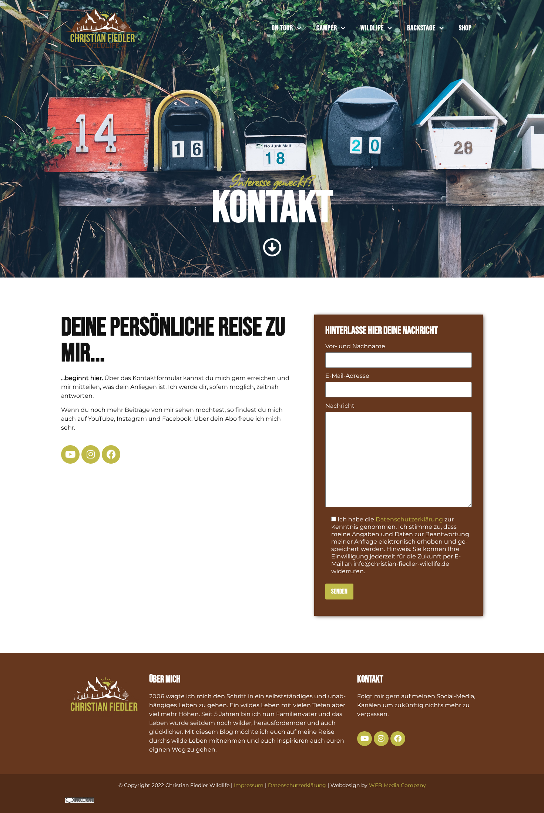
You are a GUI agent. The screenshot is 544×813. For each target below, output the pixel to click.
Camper (326, 28)
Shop (465, 28)
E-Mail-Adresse (347, 376)
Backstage (421, 28)
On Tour (282, 28)
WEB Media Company (397, 785)
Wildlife (372, 28)
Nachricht (340, 406)
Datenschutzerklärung (409, 519)
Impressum (248, 785)
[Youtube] (70, 454)
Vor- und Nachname (355, 346)
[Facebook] (111, 454)
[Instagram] (90, 454)
